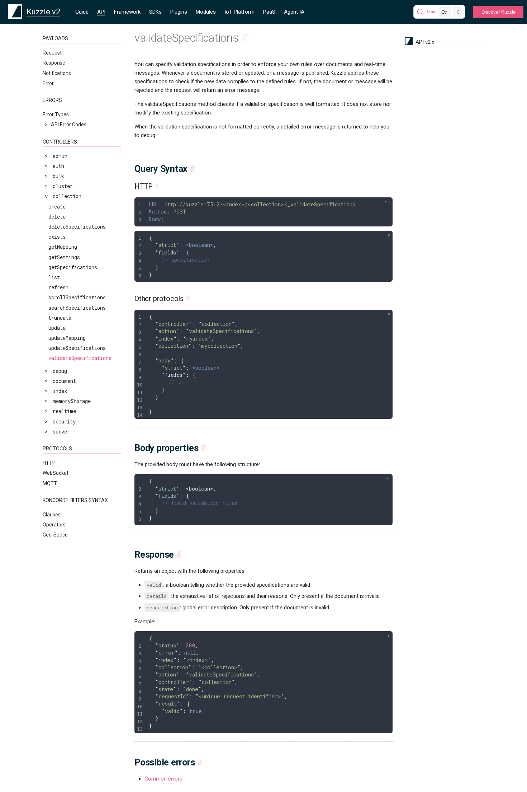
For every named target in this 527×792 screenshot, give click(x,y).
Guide (82, 12)
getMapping (62, 246)
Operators (54, 525)
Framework (127, 12)
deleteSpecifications (77, 226)
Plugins (178, 12)
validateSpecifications (79, 358)
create (57, 206)
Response (54, 63)
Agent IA (294, 12)
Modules (206, 12)
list (54, 277)
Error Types (56, 114)
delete (57, 216)
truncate (59, 317)
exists (57, 236)
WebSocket (55, 473)
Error (48, 83)
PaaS (269, 12)
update (57, 327)
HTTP (49, 463)
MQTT (50, 483)
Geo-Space (55, 535)
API (101, 12)
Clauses (52, 514)
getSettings (64, 257)
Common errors (163, 778)
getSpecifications (72, 267)
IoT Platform (239, 12)
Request (52, 53)
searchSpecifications (77, 307)
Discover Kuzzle (498, 12)
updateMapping (67, 337)
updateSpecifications (77, 348)
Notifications (57, 73)
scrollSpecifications (77, 297)
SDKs (155, 12)
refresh (58, 287)
